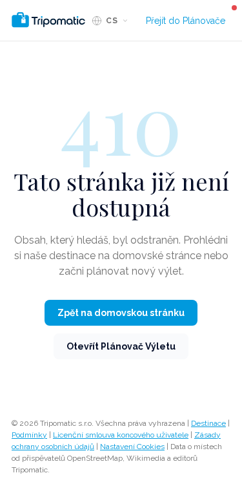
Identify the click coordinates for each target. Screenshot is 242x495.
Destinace (208, 423)
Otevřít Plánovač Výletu (121, 346)
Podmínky (29, 434)
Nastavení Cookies (132, 446)
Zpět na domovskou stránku (121, 313)
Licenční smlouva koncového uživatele (120, 434)
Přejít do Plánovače (185, 21)
